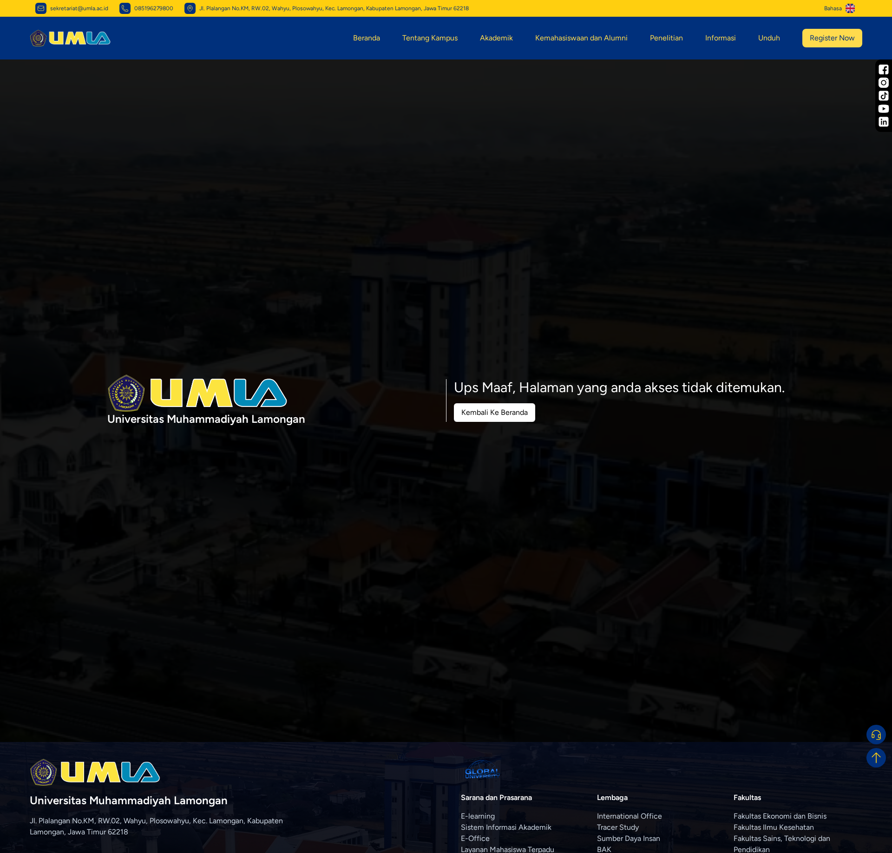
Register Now (832, 37)
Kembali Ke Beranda (494, 412)
